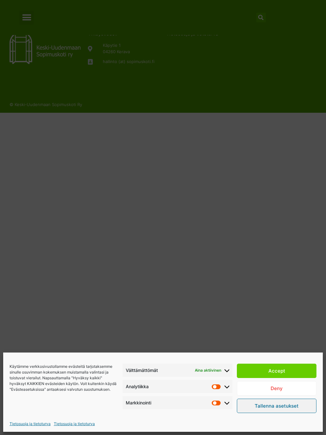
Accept (276, 371)
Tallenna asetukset (277, 406)
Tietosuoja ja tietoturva (30, 423)
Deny (277, 388)
